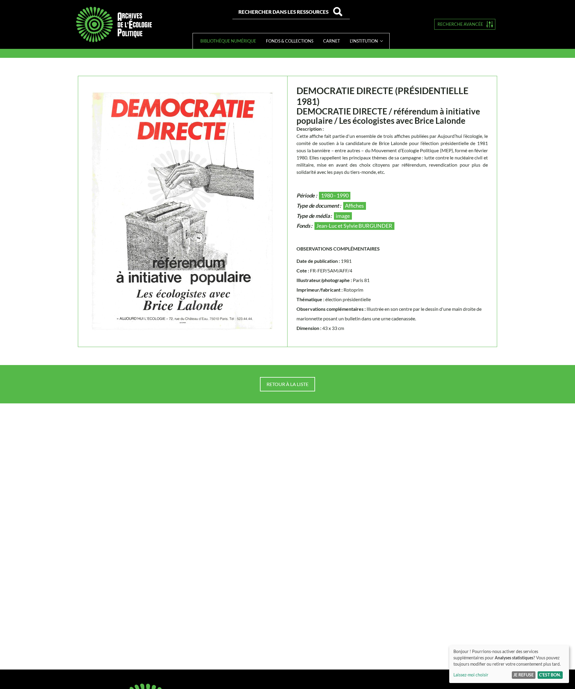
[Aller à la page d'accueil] (114, 24)
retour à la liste (287, 384)
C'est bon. (550, 674)
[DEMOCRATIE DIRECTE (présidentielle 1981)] (183, 211)
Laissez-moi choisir (470, 674)
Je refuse (523, 674)
